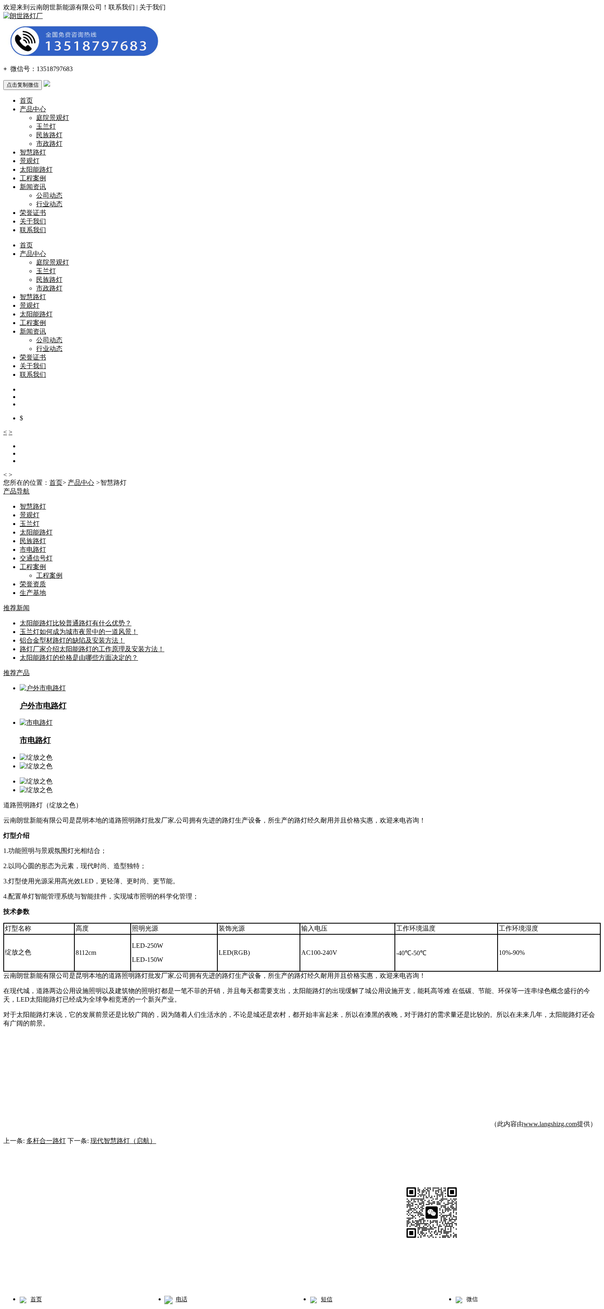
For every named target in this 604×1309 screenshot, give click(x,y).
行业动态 (49, 203)
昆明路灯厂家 (98, 1276)
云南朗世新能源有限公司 (73, 1237)
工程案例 (33, 178)
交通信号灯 (36, 558)
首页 (26, 100)
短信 (326, 1299)
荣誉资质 (33, 584)
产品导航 (16, 491)
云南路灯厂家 (57, 1276)
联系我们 (33, 229)
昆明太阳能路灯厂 (200, 1276)
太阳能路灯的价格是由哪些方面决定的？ (79, 657)
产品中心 (33, 109)
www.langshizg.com (550, 1123)
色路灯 (277, 1276)
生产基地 (33, 592)
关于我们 (33, 221)
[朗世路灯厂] (23, 15)
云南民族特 (244, 1276)
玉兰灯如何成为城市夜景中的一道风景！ (79, 631)
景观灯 (29, 160)
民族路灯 (49, 134)
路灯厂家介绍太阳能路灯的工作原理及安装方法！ (92, 648)
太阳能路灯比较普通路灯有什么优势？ (75, 623)
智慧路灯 (33, 152)
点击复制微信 (23, 85)
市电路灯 (33, 549)
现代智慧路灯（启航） (123, 1140)
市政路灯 (49, 143)
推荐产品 (16, 672)
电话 (181, 1299)
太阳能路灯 (36, 169)
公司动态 (49, 195)
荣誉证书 (33, 212)
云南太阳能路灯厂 (146, 1276)
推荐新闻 (16, 607)
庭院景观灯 (52, 117)
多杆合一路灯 (46, 1140)
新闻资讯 (33, 186)
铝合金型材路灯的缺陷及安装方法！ (72, 640)
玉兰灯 (46, 126)
